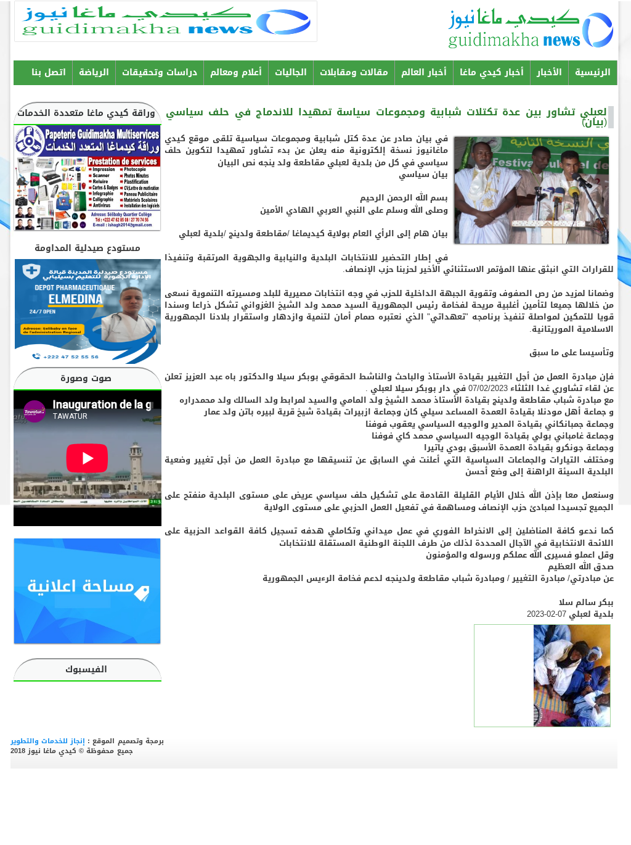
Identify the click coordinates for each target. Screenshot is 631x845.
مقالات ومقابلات (354, 72)
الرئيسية (593, 72)
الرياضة (94, 72)
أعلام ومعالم (236, 72)
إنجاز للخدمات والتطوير (47, 741)
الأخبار (549, 72)
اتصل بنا (48, 72)
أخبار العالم (424, 72)
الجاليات (291, 72)
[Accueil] (572, 26)
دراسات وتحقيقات (159, 72)
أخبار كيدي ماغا (492, 72)
